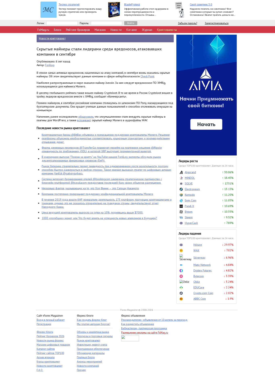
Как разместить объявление (137, 324)
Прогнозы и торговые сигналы (95, 336)
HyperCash (191, 223)
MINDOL (190, 178)
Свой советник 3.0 (201, 4)
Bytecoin (198, 276)
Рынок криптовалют (88, 340)
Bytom (188, 211)
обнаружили (85, 116)
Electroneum (192, 189)
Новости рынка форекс (50, 340)
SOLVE (189, 183)
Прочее (81, 370)
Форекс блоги (45, 332)
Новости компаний (88, 366)
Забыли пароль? (187, 23)
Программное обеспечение (93, 349)
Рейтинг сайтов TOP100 (50, 353)
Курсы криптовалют (48, 361)
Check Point (147, 76)
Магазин (100, 30)
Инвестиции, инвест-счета (92, 344)
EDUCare (198, 287)
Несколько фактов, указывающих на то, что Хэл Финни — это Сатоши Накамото (90, 188)
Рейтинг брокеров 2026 (50, 336)
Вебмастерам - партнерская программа (144, 328)
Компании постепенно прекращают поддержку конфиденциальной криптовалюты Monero (97, 194)
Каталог (131, 30)
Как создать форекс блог (92, 320)
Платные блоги (86, 357)
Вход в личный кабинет (51, 320)
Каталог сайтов (46, 349)
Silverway (199, 257)
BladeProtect (132, 4)
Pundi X (189, 206)
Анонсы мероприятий (89, 361)
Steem (189, 217)
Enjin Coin (190, 200)
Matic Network (202, 265)
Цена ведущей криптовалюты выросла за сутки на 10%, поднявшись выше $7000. (92, 212)
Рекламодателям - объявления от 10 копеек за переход (154, 320)
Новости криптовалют (49, 366)
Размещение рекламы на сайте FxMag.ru (144, 332)
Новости (116, 30)
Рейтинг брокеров (78, 30)
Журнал (147, 30)
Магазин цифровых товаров (53, 344)
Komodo (190, 195)
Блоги (57, 30)
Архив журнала (46, 357)
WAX (196, 250)
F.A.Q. (40, 370)
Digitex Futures (202, 270)
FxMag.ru (43, 30)
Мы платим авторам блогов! (93, 324)
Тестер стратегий (69, 4)
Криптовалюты (167, 30)
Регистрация (44, 324)
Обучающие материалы (91, 353)
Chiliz (196, 282)
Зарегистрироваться (216, 23)
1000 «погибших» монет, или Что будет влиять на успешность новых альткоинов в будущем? (99, 218)
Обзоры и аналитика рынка (93, 332)
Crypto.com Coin (203, 293)
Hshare (197, 244)
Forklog (49, 65)
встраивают (84, 120)
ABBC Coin (199, 298)
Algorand (190, 172)
